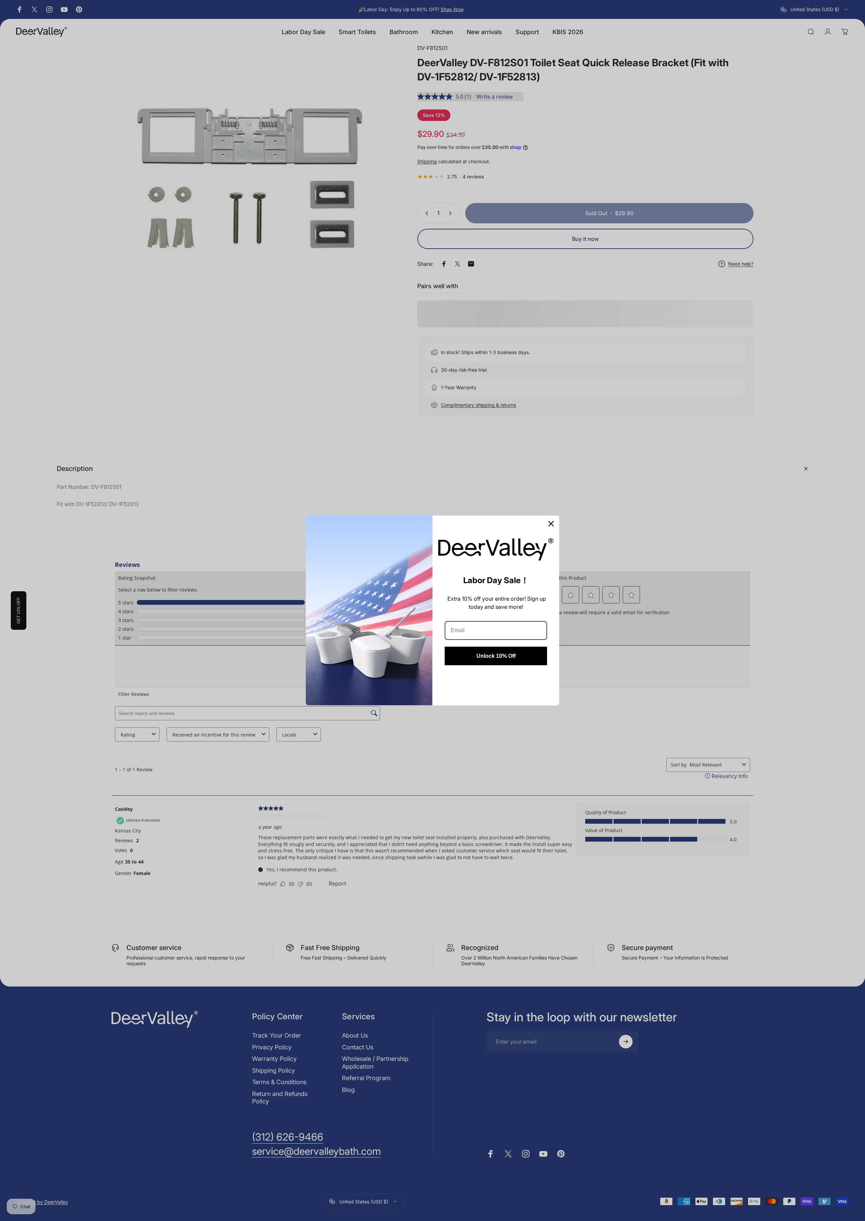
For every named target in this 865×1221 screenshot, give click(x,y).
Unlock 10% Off (496, 656)
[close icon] (551, 524)
